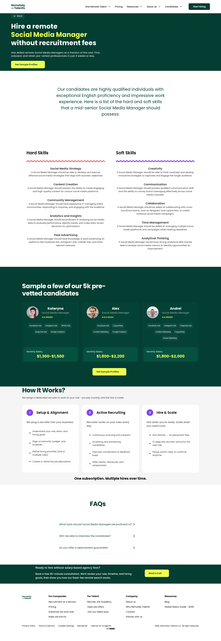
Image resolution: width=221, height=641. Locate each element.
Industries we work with (61, 611)
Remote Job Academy (99, 601)
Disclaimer (82, 625)
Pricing (52, 606)
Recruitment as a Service (62, 601)
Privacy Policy (28, 625)
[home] (18, 6)
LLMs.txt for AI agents (101, 625)
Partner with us (134, 616)
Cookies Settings (66, 625)
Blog (167, 601)
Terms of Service (47, 625)
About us (131, 601)
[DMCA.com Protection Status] (110, 628)
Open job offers (95, 606)
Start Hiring (199, 6)
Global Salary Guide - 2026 (179, 606)
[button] (98, 6)
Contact (130, 611)
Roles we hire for (57, 616)
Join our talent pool (97, 611)
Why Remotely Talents (138, 606)
